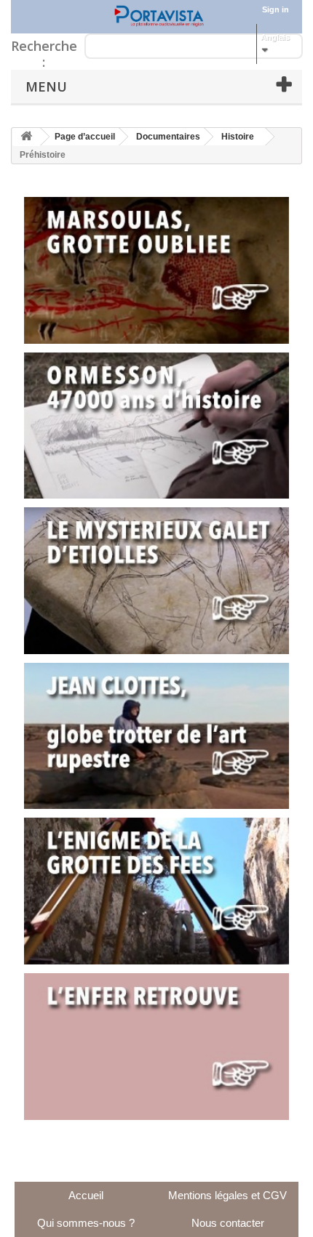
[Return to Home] (26, 137)
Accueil (85, 1195)
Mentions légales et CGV (227, 1195)
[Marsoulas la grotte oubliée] (156, 270)
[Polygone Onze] (156, 16)
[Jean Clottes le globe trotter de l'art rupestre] (156, 736)
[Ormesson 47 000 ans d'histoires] (156, 425)
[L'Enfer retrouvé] (156, 1046)
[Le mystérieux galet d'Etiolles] (156, 580)
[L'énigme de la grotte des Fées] (156, 891)
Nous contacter (227, 1223)
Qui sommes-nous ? (86, 1223)
